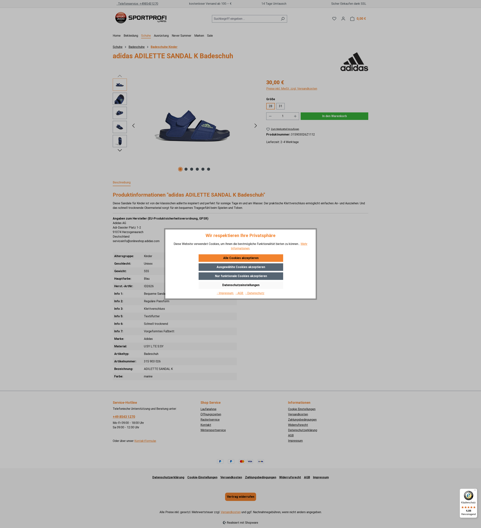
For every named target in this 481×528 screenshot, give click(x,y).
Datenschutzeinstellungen (240, 285)
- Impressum (225, 293)
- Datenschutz (254, 293)
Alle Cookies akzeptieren (241, 258)
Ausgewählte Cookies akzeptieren (241, 267)
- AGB (240, 293)
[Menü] (475, 491)
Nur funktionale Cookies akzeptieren (241, 276)
